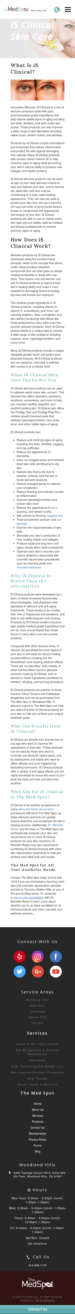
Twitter (20, 971)
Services (37, 1116)
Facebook (56, 957)
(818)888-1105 (57, 10)
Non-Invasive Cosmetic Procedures (37, 1072)
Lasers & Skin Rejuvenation (37, 1044)
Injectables (37, 1060)
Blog (37, 1151)
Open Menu (67, 9)
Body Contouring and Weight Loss (37, 1066)
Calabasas (37, 1011)
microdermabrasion (29, 567)
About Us (37, 1110)
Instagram (38, 957)
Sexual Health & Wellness (37, 1084)
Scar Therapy (37, 1078)
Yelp (20, 957)
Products (37, 1121)
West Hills (37, 1006)
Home (37, 1104)
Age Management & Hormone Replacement (37, 1052)
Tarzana (38, 1023)
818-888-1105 (38, 1265)
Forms (37, 1145)
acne (54, 508)
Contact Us (38, 1127)
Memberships (37, 1133)
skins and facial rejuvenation (36, 809)
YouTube (56, 971)
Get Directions (37, 1243)
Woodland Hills (37, 1000)
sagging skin (55, 515)
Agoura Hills (37, 1017)
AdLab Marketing (45, 1300)
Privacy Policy (37, 1139)
